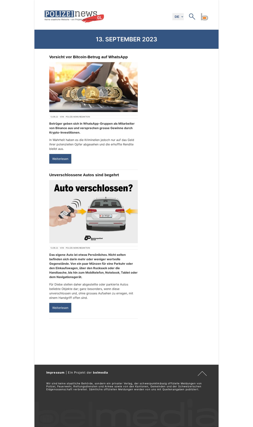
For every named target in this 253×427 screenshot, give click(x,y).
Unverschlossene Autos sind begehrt (84, 175)
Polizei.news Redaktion (78, 117)
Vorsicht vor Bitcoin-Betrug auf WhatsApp (88, 57)
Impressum (55, 372)
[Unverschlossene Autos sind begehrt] (93, 211)
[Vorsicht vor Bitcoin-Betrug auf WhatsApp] (93, 87)
